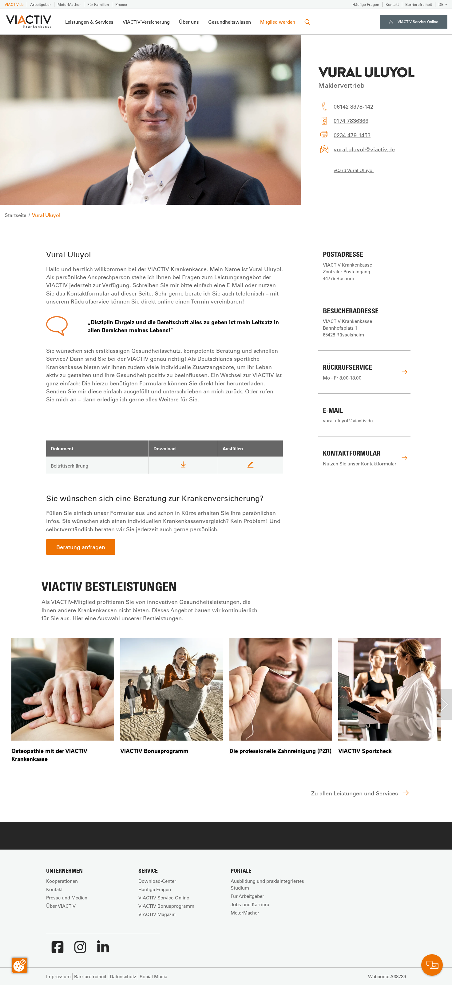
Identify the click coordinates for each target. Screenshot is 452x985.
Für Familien (98, 4)
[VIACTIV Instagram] (80, 950)
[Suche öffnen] (307, 22)
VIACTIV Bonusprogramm (166, 906)
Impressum (58, 976)
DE (440, 4)
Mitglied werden (277, 22)
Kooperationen (62, 881)
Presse (121, 4)
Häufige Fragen (365, 4)
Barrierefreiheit (418, 4)
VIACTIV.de (14, 4)
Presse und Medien (66, 898)
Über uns (189, 22)
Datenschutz (123, 976)
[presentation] (444, 704)
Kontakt (392, 4)
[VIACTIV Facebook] (57, 950)
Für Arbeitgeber (247, 896)
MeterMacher (69, 4)
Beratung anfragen (80, 547)
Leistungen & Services (89, 22)
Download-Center (157, 881)
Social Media (153, 976)
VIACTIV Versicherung (146, 22)
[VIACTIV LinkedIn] (103, 950)
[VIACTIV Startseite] (29, 22)
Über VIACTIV (61, 906)
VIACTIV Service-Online (418, 21)
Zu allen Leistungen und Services (355, 793)
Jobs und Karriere (250, 904)
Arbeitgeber (40, 4)
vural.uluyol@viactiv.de (364, 149)
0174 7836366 (351, 120)
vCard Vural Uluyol (354, 170)
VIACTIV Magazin (157, 914)
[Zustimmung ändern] (19, 965)
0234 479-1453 (352, 135)
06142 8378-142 (353, 106)
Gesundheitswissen (229, 22)
